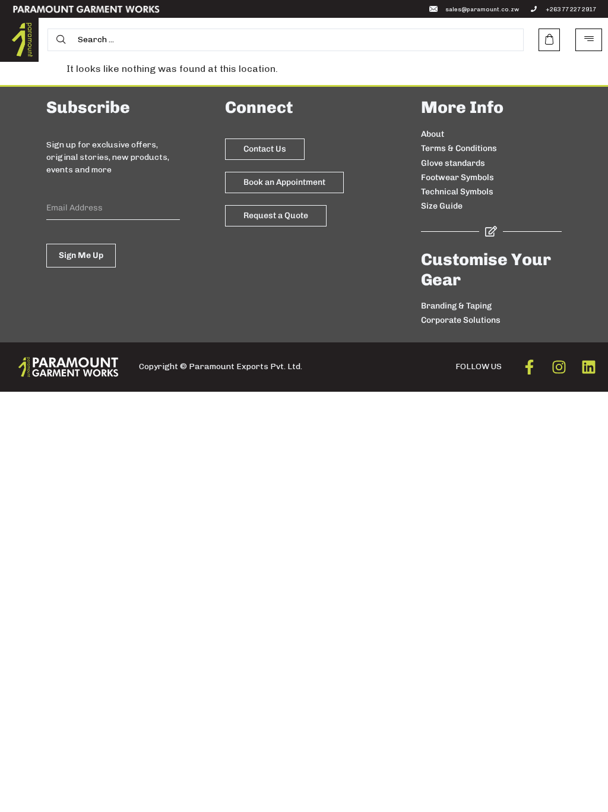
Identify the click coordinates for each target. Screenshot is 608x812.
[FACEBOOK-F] (529, 367)
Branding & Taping (456, 306)
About (432, 134)
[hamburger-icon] (588, 40)
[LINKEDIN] (588, 367)
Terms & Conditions (459, 148)
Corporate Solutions (461, 320)
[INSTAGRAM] (559, 367)
